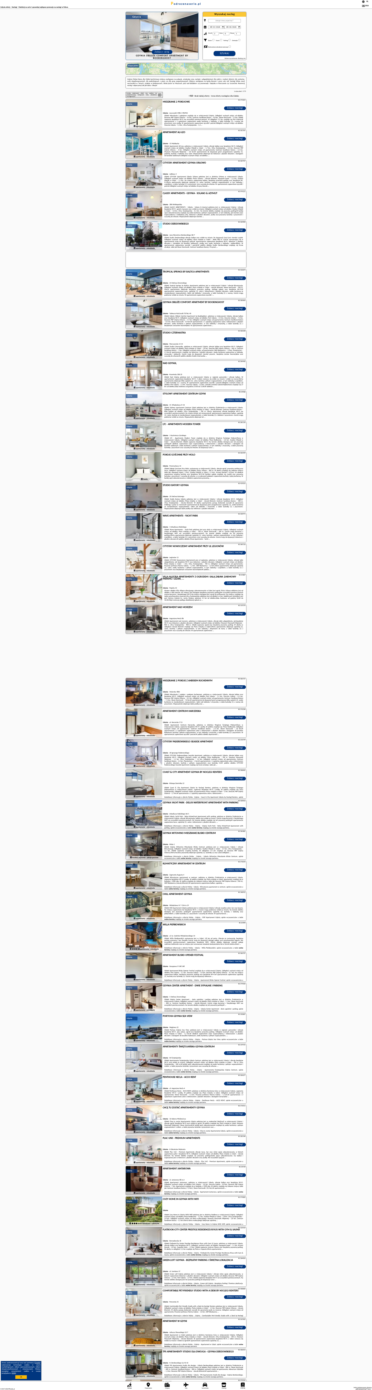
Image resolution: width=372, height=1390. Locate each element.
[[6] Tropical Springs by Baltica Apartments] (144, 283)
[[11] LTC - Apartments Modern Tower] (144, 436)
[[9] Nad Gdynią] (144, 375)
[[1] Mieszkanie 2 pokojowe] (144, 113)
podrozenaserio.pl (186, 4)
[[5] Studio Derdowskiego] (144, 235)
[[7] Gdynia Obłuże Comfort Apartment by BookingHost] (144, 314)
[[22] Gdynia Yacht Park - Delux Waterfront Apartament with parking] (144, 814)
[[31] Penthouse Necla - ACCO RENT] (144, 1089)
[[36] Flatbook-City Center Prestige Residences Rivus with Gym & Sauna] (144, 1241)
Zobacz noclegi (235, 108)
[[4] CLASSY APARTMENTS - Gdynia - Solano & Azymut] (144, 205)
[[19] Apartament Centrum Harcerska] (144, 723)
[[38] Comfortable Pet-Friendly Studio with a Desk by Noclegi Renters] (144, 1302)
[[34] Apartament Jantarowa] (144, 1180)
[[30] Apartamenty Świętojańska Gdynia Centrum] (144, 1058)
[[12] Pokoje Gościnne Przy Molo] (144, 466)
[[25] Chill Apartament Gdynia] (144, 906)
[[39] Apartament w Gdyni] (144, 1333)
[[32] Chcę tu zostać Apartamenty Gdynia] (144, 1119)
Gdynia (129, 104)
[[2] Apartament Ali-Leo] (144, 144)
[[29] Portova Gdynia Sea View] (144, 1028)
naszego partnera (223, 828)
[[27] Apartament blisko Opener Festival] (144, 967)
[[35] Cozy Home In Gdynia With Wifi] (144, 1211)
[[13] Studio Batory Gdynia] (144, 497)
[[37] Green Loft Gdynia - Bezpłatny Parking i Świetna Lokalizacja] (144, 1272)
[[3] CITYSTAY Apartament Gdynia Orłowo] (144, 174)
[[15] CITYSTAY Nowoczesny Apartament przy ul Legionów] (144, 558)
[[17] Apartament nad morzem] (144, 619)
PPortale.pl (11, 1389)
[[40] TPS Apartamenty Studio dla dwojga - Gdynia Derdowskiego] (144, 1363)
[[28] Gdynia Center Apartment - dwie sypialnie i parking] (144, 997)
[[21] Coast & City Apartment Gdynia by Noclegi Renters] (144, 784)
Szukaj (224, 53)
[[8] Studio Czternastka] (144, 344)
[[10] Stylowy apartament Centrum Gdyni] (144, 405)
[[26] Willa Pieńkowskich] (144, 936)
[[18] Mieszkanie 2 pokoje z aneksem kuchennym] (144, 692)
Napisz (369, 1389)
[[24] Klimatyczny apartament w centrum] (144, 875)
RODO (14, 1373)
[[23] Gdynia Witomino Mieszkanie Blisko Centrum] (144, 845)
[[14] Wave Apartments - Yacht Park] (144, 527)
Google (37, 1363)
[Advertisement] (186, 656)
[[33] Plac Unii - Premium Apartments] (144, 1150)
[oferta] (134, 126)
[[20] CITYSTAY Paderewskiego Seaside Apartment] (144, 753)
